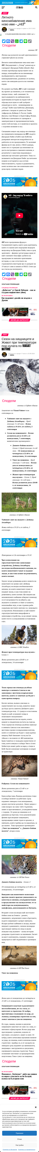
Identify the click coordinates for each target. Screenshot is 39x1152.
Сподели (9, 45)
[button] (36, 1107)
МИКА (12, 30)
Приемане (19, 1133)
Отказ (19, 1139)
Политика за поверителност (26, 1149)
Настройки (20, 1145)
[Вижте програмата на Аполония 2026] (19, 4)
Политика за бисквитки (10, 1149)
